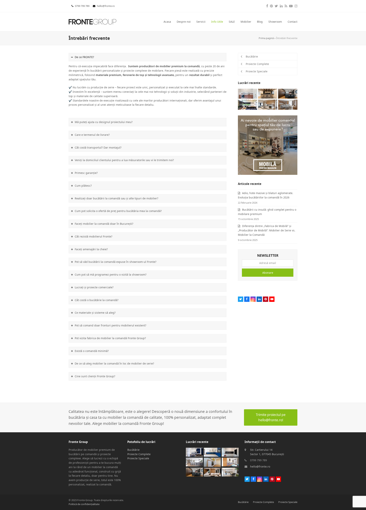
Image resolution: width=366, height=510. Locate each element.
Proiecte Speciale (138, 458)
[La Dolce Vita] (247, 93)
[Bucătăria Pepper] (230, 452)
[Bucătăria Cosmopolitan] (194, 462)
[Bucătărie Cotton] (212, 462)
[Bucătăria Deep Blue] (212, 452)
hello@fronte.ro (106, 6)
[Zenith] (212, 472)
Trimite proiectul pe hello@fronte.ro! (271, 417)
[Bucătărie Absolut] (247, 104)
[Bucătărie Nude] (267, 104)
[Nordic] (287, 104)
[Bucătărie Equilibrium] (194, 452)
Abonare (267, 272)
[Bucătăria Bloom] (230, 462)
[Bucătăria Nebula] (287, 93)
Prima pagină (266, 38)
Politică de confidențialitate (84, 504)
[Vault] (267, 93)
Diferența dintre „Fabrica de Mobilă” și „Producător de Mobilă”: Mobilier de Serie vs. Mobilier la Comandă (266, 230)
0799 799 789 (82, 6)
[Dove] (230, 472)
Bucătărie (133, 450)
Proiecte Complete (139, 454)
